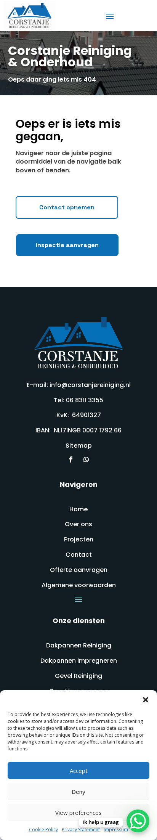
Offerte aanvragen (78, 569)
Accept (79, 770)
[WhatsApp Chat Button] (138, 820)
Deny (78, 791)
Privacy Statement (81, 829)
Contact (79, 554)
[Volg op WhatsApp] (86, 459)
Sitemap (79, 445)
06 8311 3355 (84, 400)
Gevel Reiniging (78, 675)
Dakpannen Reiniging (78, 645)
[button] (145, 699)
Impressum (116, 829)
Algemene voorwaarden (79, 585)
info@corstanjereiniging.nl (90, 385)
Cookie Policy (43, 829)
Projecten (78, 539)
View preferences (78, 812)
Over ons (78, 524)
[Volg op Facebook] (71, 459)
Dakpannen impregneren (78, 660)
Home (78, 509)
